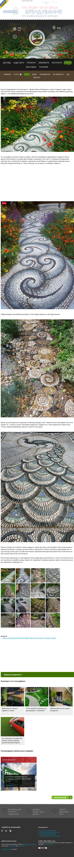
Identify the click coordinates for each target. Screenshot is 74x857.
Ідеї (67, 74)
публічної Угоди (48, 844)
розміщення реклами (30, 844)
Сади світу (18, 62)
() (13, 675)
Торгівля (43, 67)
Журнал (36, 77)
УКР (19, 28)
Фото (27, 74)
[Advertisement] (37, 180)
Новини (7, 74)
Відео (34, 74)
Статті (68, 62)
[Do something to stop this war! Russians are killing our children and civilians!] (4, 4)
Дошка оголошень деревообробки (50, 836)
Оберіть (64, 811)
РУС (19, 30)
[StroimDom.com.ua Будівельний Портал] (42, 848)
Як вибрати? (45, 74)
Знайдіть (38, 811)
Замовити (43, 62)
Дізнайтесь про (14, 811)
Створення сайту (6, 849)
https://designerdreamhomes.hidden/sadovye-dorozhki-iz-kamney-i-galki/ (29, 638)
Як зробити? (58, 74)
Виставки (31, 67)
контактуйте (21, 846)
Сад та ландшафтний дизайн (48, 830)
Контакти (57, 62)
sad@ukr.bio (11, 846)
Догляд (7, 62)
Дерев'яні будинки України (48, 834)
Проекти (31, 62)
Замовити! (9, 785)
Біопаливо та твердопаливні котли (50, 832)
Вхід (59, 28)
